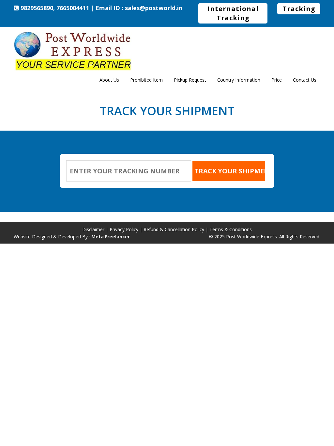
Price (276, 80)
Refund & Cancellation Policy (174, 229)
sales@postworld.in (153, 8)
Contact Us (304, 80)
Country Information (238, 80)
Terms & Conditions (230, 229)
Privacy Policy (124, 229)
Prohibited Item (146, 80)
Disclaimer (93, 229)
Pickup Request (190, 80)
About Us (109, 80)
